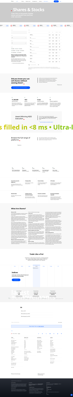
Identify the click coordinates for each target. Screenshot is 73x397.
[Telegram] (53, 333)
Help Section (41, 326)
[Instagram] (57, 333)
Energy (38, 258)
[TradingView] (61, 333)
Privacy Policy (30, 384)
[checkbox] (19, 63)
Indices (32, 258)
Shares (41, 258)
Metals (35, 258)
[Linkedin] (42, 333)
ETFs (45, 258)
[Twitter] (46, 333)
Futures (29, 258)
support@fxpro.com (48, 387)
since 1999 (20, 103)
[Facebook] (38, 333)
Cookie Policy (33, 384)
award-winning (55, 138)
